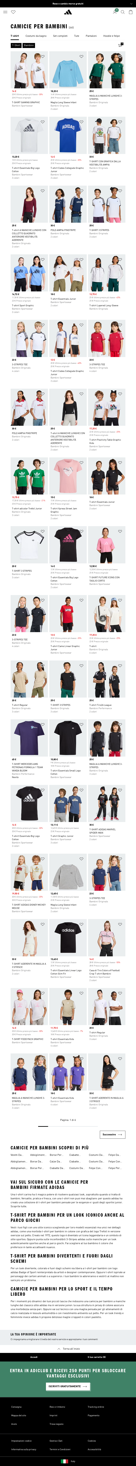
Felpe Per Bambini (114, 1168)
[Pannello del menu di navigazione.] (5, 12)
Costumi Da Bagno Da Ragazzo (95, 1162)
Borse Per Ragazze (36, 1168)
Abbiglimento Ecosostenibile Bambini (38, 1155)
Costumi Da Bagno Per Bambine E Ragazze (95, 1155)
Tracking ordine (96, 1407)
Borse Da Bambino (35, 1162)
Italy (73, 1461)
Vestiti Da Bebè (16, 1155)
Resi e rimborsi (57, 1407)
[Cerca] (123, 12)
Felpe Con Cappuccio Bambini (95, 1168)
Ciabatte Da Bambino (56, 1168)
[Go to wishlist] (13, 12)
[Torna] (68, 13)
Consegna (16, 1407)
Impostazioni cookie (21, 1441)
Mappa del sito (18, 1415)
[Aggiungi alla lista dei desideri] (42, 57)
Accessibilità (94, 1449)
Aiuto (14, 1424)
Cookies (92, 1441)
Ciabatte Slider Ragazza (74, 1155)
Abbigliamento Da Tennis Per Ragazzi (19, 1168)
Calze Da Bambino (55, 1162)
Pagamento (93, 1415)
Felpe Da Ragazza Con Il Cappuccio (115, 1155)
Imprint (53, 1415)
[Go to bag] (131, 12)
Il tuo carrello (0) (97, 1357)
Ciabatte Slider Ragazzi (77, 1162)
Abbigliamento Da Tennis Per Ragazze (19, 1162)
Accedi (33, 1357)
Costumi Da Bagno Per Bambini (76, 1168)
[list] (68, 36)
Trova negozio (56, 1424)
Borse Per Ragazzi (56, 1155)
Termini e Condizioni (60, 1449)
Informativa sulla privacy (23, 1449)
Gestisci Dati (56, 1441)
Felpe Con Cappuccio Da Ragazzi (116, 1162)
